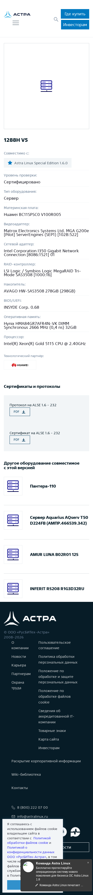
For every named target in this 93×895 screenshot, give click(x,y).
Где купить (75, 13)
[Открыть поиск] (56, 19)
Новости (18, 656)
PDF (16, 411)
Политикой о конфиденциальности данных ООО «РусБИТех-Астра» (30, 852)
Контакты (19, 788)
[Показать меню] (16, 23)
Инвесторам (75, 24)
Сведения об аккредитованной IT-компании (56, 716)
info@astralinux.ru (32, 816)
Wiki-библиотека (26, 774)
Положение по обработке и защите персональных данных (58, 676)
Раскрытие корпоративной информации (46, 761)
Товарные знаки (52, 731)
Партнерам (21, 674)
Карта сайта (48, 739)
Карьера (18, 665)
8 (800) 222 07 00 (32, 807)
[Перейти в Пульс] (75, 832)
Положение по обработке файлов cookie (54, 696)
